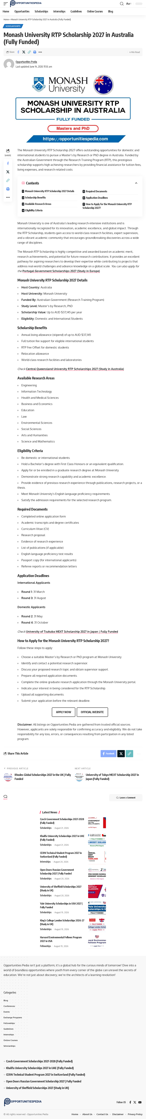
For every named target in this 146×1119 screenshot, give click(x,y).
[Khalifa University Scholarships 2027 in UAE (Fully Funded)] (97, 840)
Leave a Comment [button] (127, 797)
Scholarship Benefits (35, 197)
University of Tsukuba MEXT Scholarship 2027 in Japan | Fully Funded (72, 631)
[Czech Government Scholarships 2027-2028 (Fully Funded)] (97, 824)
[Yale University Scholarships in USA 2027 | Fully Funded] (97, 908)
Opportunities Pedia (26, 61)
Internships (45, 861)
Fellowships (45, 946)
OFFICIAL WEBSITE (92, 712)
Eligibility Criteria (34, 210)
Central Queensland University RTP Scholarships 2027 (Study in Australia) (75, 369)
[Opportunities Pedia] (26, 3)
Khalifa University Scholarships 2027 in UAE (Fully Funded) (40, 1068)
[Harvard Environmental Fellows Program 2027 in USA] (97, 942)
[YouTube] (139, 1102)
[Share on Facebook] (18, 52)
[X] (134, 1102)
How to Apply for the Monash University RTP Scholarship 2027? (107, 206)
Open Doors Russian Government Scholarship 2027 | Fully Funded (43, 1081)
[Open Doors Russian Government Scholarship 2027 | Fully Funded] (97, 874)
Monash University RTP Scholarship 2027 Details (49, 191)
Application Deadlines (97, 197)
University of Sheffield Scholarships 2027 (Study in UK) (37, 1088)
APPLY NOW (63, 712)
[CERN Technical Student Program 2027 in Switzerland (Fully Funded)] (97, 857)
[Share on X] (23, 52)
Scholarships (13, 26)
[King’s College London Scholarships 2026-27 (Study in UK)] (97, 925)
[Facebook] (130, 1102)
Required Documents (96, 191)
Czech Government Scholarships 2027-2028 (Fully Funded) (39, 1061)
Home (6, 19)
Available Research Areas (38, 203)
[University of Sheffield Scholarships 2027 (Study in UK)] (97, 891)
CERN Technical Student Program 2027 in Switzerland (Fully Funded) (45, 1074)
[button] (7, 3)
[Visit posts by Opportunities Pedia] (9, 64)
